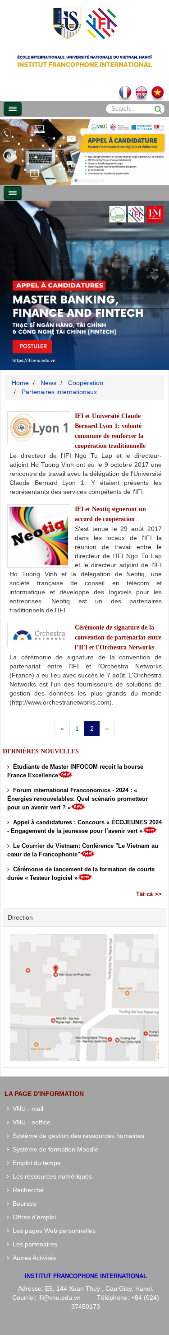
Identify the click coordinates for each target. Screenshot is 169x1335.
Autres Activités (32, 1257)
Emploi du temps (34, 1162)
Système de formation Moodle (53, 1149)
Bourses (22, 1203)
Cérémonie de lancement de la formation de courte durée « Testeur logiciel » (81, 873)
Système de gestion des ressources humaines (76, 1135)
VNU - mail (26, 1108)
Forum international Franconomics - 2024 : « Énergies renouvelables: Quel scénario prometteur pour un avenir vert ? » (77, 799)
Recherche (26, 1190)
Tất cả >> (149, 894)
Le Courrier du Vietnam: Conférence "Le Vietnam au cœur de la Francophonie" (82, 850)
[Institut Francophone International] (84, 22)
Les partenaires (33, 1244)
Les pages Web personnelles (52, 1230)
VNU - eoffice (29, 1122)
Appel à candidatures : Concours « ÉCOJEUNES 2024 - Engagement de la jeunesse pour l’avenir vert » (84, 826)
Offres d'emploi (32, 1217)
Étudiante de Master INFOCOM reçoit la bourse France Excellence (75, 771)
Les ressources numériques (50, 1176)
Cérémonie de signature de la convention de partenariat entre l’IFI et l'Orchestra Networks (118, 637)
